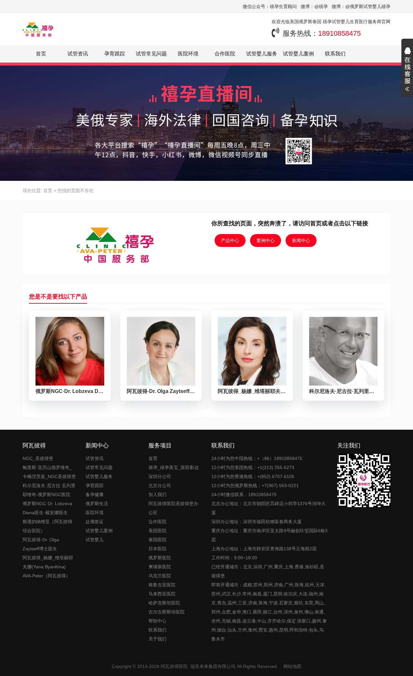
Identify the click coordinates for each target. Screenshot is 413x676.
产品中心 (230, 240)
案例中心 (266, 240)
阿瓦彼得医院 (174, 666)
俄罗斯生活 (97, 503)
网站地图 (292, 666)
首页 (41, 53)
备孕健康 (95, 494)
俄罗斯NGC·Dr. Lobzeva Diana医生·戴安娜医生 (47, 508)
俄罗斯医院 (159, 557)
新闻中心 (301, 240)
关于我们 (157, 639)
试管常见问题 (151, 53)
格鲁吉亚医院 (162, 584)
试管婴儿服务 (261, 53)
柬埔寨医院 (159, 566)
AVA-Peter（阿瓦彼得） (46, 575)
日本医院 (157, 548)
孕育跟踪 (114, 53)
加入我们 (157, 494)
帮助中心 (157, 620)
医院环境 (188, 53)
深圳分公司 (159, 476)
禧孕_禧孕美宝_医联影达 (173, 467)
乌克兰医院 (159, 575)
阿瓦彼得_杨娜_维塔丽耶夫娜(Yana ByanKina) (48, 562)
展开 (407, 70)
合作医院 (225, 53)
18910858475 (339, 33)
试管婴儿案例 (298, 53)
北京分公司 (159, 485)
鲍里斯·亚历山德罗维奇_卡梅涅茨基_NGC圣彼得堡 (49, 472)
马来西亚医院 (162, 593)
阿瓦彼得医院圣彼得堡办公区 (173, 508)
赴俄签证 (95, 521)
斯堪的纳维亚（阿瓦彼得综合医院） (47, 526)
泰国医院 (157, 539)
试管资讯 (77, 53)
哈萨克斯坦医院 (164, 602)
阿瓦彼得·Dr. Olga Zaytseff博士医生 (41, 544)
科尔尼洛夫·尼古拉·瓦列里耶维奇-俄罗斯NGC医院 (49, 490)
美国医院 (157, 530)
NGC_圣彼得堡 (38, 458)
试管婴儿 (95, 539)
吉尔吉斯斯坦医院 (166, 611)
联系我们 (335, 53)
